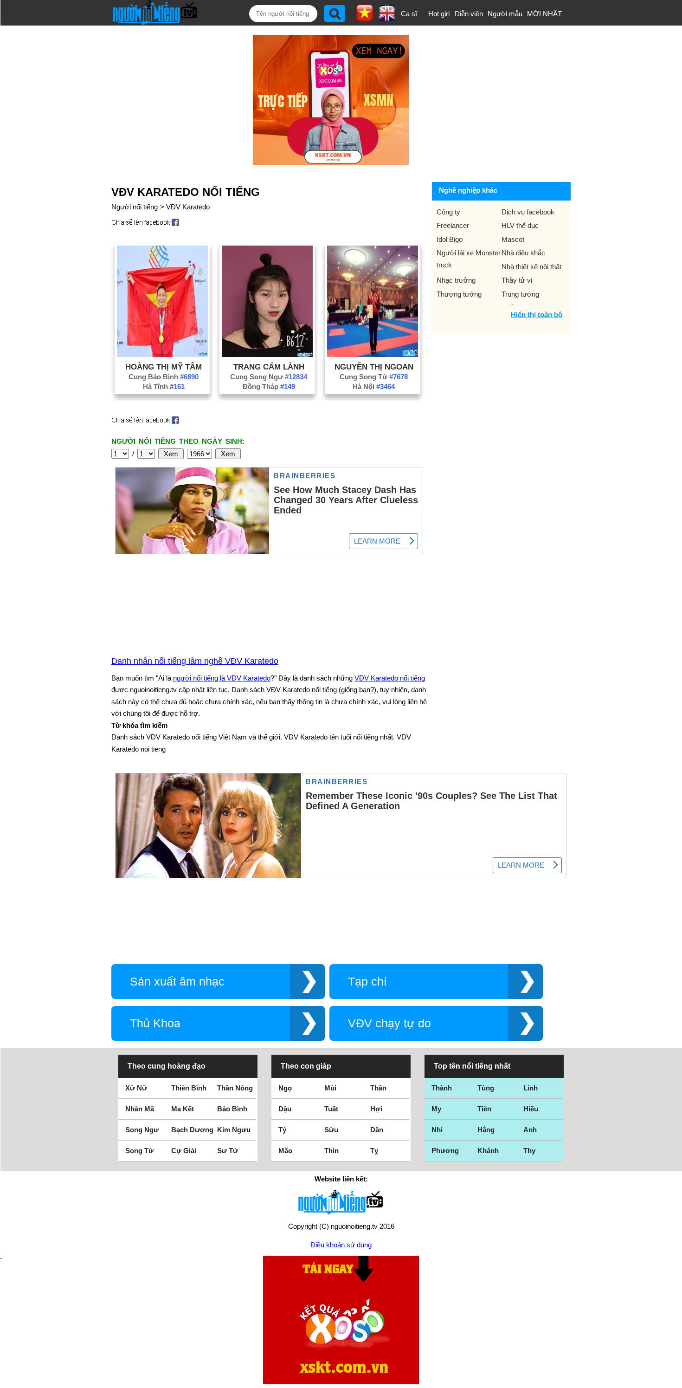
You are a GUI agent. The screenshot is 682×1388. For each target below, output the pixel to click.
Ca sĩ (409, 14)
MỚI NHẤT (544, 14)
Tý (282, 1130)
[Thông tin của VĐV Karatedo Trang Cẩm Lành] (267, 354)
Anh (530, 1130)
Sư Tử (227, 1151)
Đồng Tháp (269, 386)
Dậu (284, 1109)
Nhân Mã (139, 1109)
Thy (529, 1151)
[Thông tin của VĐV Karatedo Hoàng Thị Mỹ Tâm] (162, 354)
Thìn (331, 1151)
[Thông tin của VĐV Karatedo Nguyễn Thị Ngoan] (372, 354)
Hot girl (439, 14)
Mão (285, 1151)
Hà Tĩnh (164, 386)
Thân (378, 1088)
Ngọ (285, 1088)
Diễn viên (469, 14)
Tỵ (374, 1151)
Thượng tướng (459, 294)
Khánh (488, 1151)
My (436, 1109)
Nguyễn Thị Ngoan (374, 367)
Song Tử (139, 1151)
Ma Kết (182, 1109)
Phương (445, 1151)
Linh (530, 1088)
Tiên (484, 1109)
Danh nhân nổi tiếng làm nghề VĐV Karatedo (194, 661)
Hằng (486, 1130)
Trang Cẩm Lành (268, 367)
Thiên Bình (188, 1088)
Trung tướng (520, 294)
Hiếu (530, 1109)
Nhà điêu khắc (523, 253)
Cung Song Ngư (268, 377)
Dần (376, 1130)
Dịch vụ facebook (528, 212)
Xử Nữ (136, 1088)
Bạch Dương (192, 1130)
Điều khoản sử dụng (341, 1245)
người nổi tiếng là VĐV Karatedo (221, 678)
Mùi (330, 1088)
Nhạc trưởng (456, 280)
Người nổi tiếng (134, 207)
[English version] (387, 18)
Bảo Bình (232, 1109)
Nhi (437, 1130)
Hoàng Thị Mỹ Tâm (163, 367)
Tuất (331, 1109)
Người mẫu (505, 14)
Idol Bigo (450, 239)
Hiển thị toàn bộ (536, 314)
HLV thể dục (520, 225)
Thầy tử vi (517, 280)
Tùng (485, 1088)
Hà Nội (374, 386)
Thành (441, 1088)
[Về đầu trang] (673, 1379)
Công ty (448, 212)
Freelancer (453, 225)
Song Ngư (142, 1130)
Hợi (376, 1109)
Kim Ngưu (234, 1130)
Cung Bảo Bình (164, 377)
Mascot (513, 239)
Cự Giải (183, 1151)
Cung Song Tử (374, 377)
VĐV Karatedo (188, 207)
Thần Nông (235, 1088)
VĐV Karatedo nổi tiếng (389, 678)
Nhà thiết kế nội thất (531, 267)
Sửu (331, 1130)
